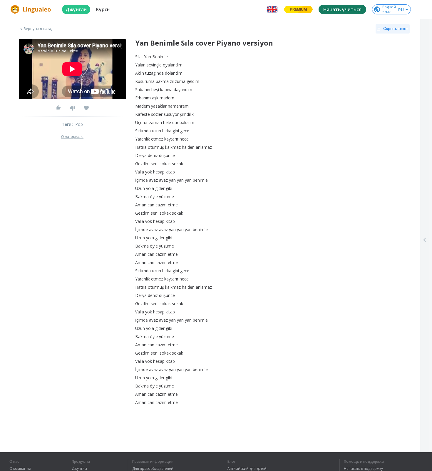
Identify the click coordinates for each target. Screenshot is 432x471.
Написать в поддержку (363, 468)
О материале (72, 137)
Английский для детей (247, 468)
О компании (20, 468)
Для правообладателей (152, 468)
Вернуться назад (38, 29)
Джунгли (79, 468)
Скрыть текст (395, 28)
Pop (79, 124)
